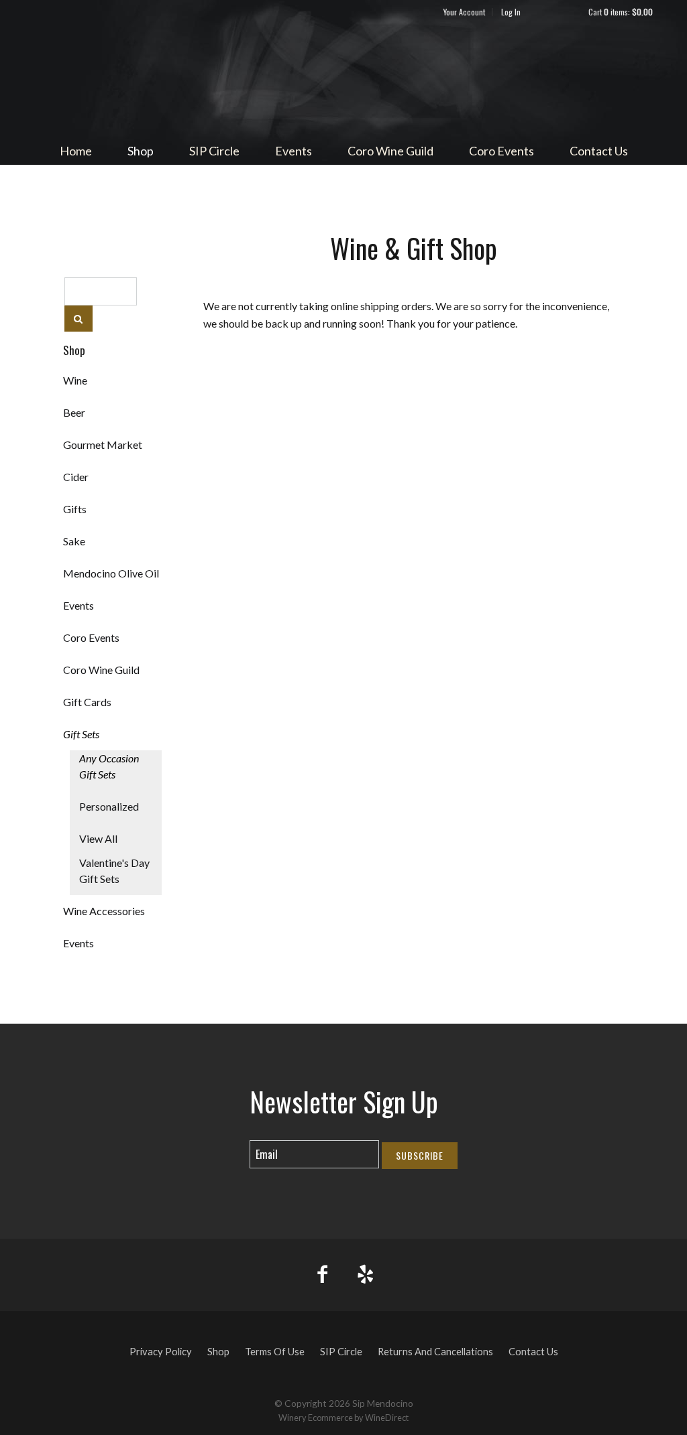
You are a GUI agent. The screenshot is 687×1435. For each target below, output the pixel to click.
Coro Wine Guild (390, 150)
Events (293, 150)
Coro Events (501, 150)
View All (98, 838)
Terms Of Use (275, 1351)
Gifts (75, 508)
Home (76, 150)
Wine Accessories (104, 910)
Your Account (464, 11)
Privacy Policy (160, 1351)
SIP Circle (214, 150)
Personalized (109, 806)
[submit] (78, 318)
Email (238, 1141)
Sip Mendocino (343, 77)
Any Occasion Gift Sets (109, 766)
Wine (75, 380)
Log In (511, 11)
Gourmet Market (102, 444)
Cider (76, 476)
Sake (74, 541)
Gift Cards (87, 701)
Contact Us (599, 150)
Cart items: (620, 11)
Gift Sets (81, 734)
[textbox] (100, 291)
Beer (74, 412)
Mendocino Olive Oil (111, 573)
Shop (140, 150)
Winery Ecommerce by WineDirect (343, 1417)
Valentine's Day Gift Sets (114, 870)
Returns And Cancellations (435, 1351)
